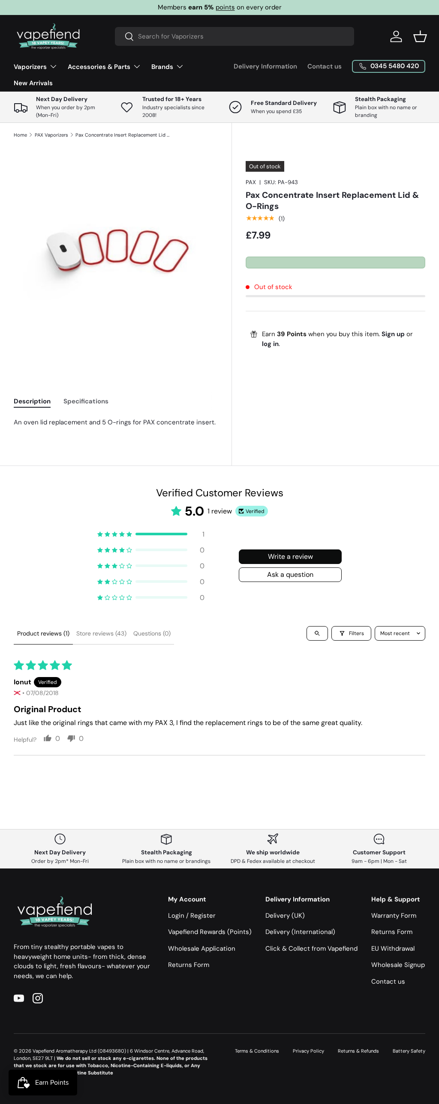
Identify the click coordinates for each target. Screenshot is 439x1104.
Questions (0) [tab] (152, 633)
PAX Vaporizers (51, 135)
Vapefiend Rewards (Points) (210, 932)
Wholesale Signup (398, 965)
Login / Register (192, 915)
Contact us (324, 66)
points (225, 7)
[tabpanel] (116, 422)
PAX (251, 182)
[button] (420, 36)
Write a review (290, 556)
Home (20, 135)
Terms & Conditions (257, 1051)
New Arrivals (33, 83)
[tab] (32, 401)
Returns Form (188, 965)
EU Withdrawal (393, 948)
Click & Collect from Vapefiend (311, 948)
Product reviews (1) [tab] (43, 633)
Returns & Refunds (358, 1051)
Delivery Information (265, 66)
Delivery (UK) (285, 915)
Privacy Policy (308, 1051)
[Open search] (317, 633)
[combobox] (234, 36)
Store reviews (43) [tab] (101, 633)
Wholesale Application (201, 948)
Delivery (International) (300, 932)
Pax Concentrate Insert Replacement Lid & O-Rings (123, 135)
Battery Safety (409, 1051)
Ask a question (290, 574)
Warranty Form (393, 915)
